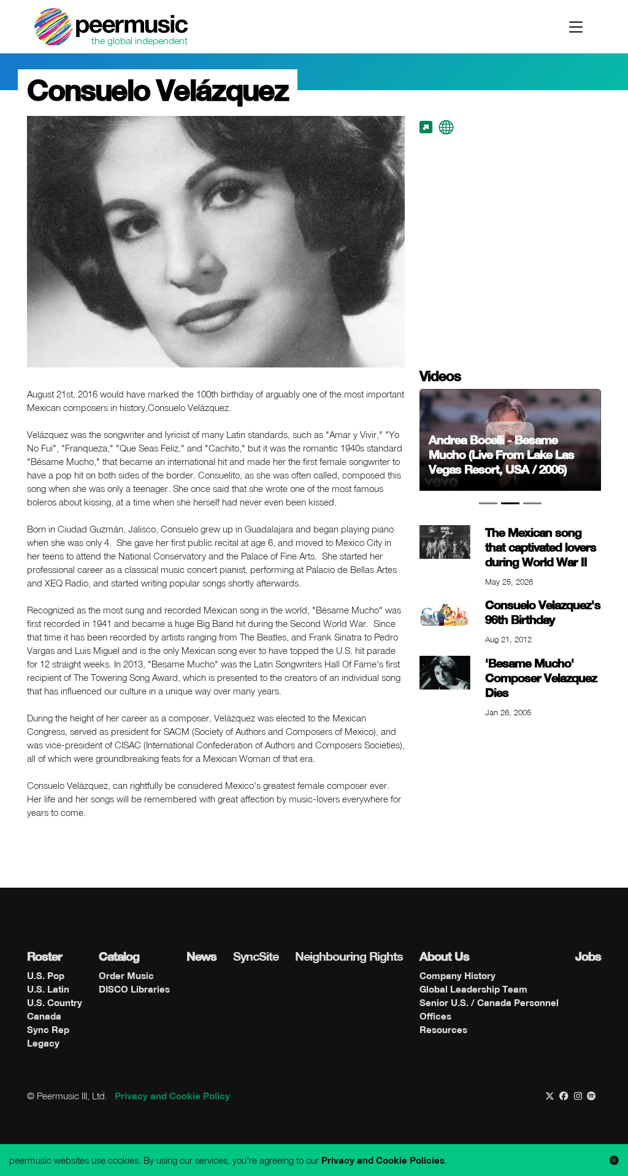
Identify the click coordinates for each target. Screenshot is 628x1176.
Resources (443, 1029)
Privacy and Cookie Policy (172, 1095)
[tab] (488, 503)
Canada (44, 1015)
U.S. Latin (48, 988)
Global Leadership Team (473, 988)
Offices (435, 1015)
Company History (457, 975)
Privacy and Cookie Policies (383, 1160)
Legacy (43, 1042)
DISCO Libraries (134, 988)
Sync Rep (48, 1029)
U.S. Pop (45, 975)
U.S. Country (54, 1002)
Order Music (126, 975)
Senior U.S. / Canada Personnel (489, 1002)
